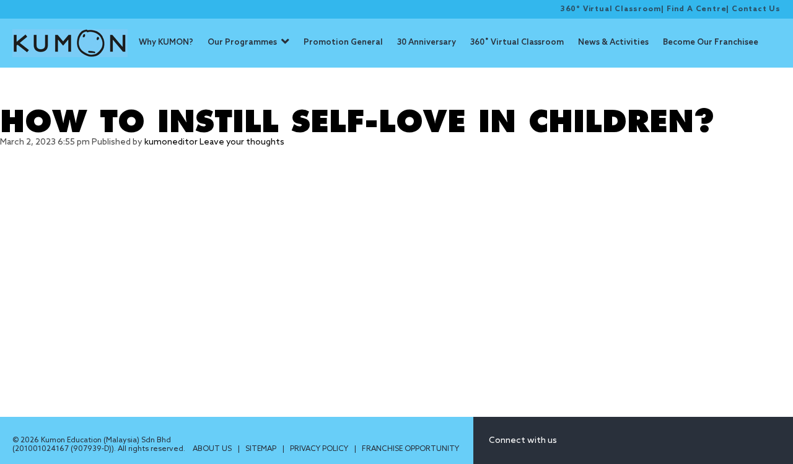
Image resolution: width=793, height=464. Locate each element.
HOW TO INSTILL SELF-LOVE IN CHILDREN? (357, 122)
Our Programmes (242, 42)
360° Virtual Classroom (611, 9)
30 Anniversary (426, 42)
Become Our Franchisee (710, 42)
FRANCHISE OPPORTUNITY (410, 449)
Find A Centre (696, 9)
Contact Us (756, 9)
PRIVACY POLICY (320, 449)
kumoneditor (171, 142)
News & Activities (613, 42)
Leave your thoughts (241, 142)
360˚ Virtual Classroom (517, 42)
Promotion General (343, 42)
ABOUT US (213, 449)
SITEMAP (261, 449)
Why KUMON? (166, 42)
